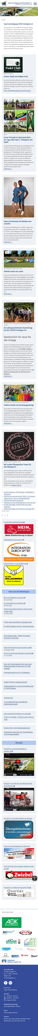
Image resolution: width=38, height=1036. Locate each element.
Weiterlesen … (8, 169)
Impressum (7, 987)
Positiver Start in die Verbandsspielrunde (17, 728)
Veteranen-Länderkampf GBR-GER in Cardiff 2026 (18, 653)
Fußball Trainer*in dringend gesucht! (15, 682)
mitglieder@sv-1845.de (13, 1006)
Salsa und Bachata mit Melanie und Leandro (16, 714)
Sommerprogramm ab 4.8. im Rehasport (17, 672)
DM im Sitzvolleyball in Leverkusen (14, 597)
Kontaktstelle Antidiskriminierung (13, 522)
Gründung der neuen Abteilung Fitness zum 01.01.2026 (19, 502)
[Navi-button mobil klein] (35, 4)
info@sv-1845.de (16, 485)
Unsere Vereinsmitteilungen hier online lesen (17, 846)
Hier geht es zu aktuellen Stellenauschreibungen (18, 818)
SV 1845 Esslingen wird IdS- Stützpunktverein (19, 626)
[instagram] (10, 983)
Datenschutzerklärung (10, 990)
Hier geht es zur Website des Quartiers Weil (17, 887)
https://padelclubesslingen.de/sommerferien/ (17, 90)
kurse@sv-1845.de (11, 1012)
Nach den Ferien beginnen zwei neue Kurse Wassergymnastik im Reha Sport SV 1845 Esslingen (18, 666)
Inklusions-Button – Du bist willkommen (15, 563)
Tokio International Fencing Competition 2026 (17, 647)
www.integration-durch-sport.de (13, 540)
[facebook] (5, 983)
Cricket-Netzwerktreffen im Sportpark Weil (18, 622)
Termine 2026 (8, 698)
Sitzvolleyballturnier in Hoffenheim (14, 603)
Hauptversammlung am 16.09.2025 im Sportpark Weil (19, 509)
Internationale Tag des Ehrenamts (13, 500)
